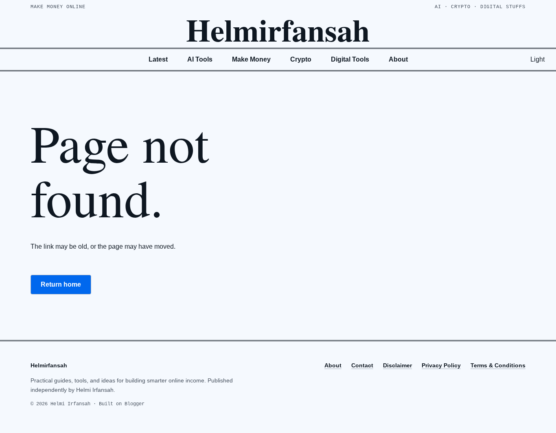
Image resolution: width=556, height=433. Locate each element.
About (398, 59)
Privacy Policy (441, 365)
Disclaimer (397, 365)
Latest (158, 59)
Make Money (251, 59)
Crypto (300, 59)
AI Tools (199, 59)
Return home (61, 284)
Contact (362, 365)
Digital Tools (350, 59)
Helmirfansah (278, 29)
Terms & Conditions (498, 365)
